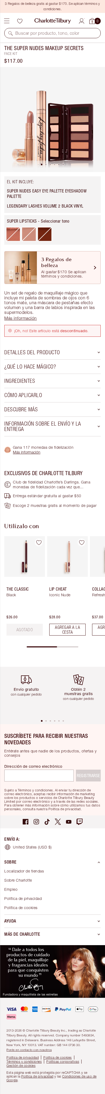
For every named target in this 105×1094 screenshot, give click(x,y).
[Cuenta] (81, 20)
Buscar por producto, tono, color (47, 33)
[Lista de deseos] (19, 21)
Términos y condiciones (24, 1062)
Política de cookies (21, 907)
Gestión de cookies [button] (21, 1066)
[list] (52, 119)
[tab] (42, 164)
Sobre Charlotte (18, 880)
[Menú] (7, 21)
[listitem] (52, 119)
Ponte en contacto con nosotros (29, 1049)
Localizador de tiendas (24, 871)
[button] (10, 33)
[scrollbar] (52, 646)
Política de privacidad (23, 898)
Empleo (11, 889)
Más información (26, 452)
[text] (24, 629)
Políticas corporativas (62, 1062)
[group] (23, 588)
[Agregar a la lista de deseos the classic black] (39, 542)
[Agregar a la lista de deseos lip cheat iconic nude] (82, 542)
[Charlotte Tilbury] (52, 21)
